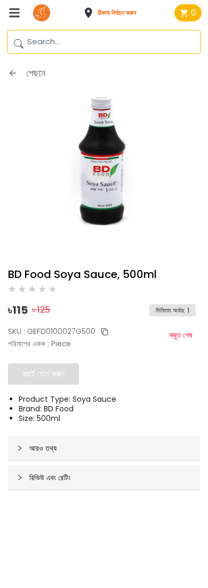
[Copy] (101, 331)
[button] (113, 12)
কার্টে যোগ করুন (43, 374)
